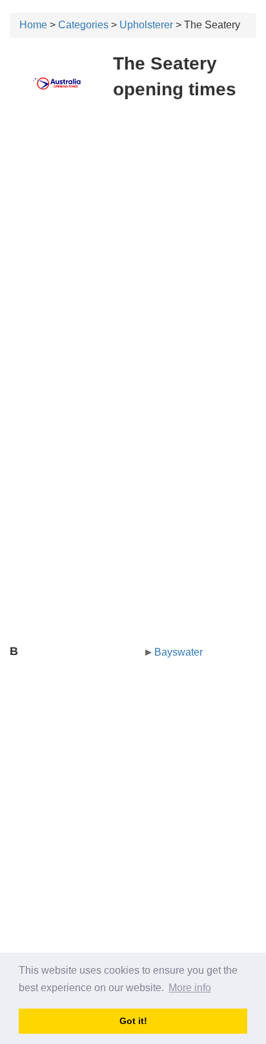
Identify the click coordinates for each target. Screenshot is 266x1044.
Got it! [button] (133, 1021)
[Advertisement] (133, 247)
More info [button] (190, 987)
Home (33, 24)
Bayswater (178, 652)
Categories (83, 24)
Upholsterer (146, 24)
